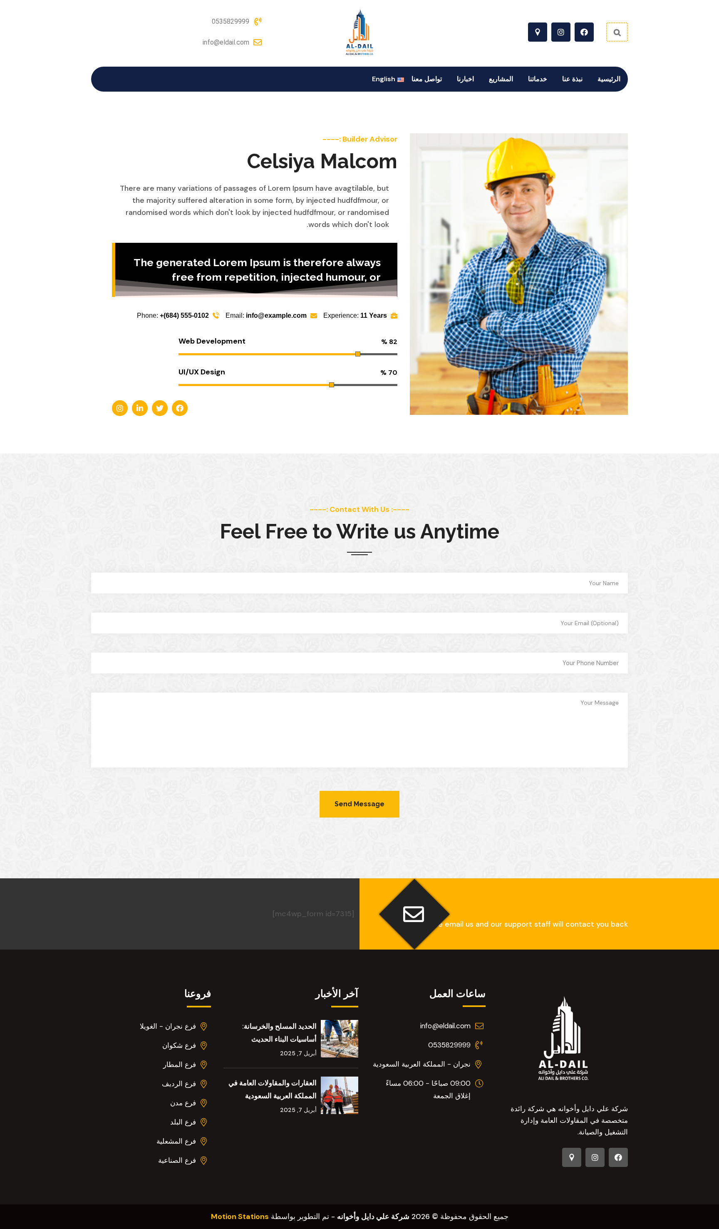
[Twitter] (160, 408)
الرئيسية (609, 79)
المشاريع (501, 79)
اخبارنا (465, 79)
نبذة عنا (572, 79)
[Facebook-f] (584, 32)
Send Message (359, 804)
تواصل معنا (427, 79)
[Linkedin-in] (140, 408)
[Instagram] (560, 32)
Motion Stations (240, 1217)
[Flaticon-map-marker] (537, 32)
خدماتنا (537, 79)
